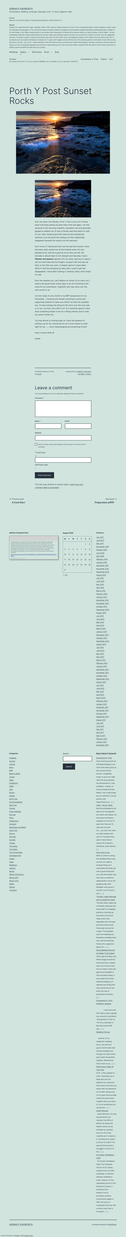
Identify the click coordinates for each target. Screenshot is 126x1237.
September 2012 (102, 679)
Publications (14, 821)
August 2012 (101, 682)
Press (11, 818)
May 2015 (100, 585)
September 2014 (102, 610)
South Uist (13, 830)
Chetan (16, 1235)
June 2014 (100, 619)
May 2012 (100, 692)
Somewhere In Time (89, 59)
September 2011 (102, 717)
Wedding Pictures (103, 1032)
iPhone (12, 793)
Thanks (12, 843)
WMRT (11, 884)
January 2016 (101, 562)
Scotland (12, 824)
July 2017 (100, 537)
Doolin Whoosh (102, 1111)
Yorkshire (13, 890)
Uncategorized (15, 856)
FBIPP (11, 786)
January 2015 (101, 597)
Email (67, 421)
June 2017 (100, 540)
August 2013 (101, 644)
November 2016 (102, 547)
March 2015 (101, 591)
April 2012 (100, 695)
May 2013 (100, 654)
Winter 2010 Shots (16, 874)
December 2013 (102, 635)
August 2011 (101, 720)
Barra (11, 767)
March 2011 (100, 736)
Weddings (13, 52)
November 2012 (102, 673)
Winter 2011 (13, 878)
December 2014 (102, 600)
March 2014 (101, 629)
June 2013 (100, 651)
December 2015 (102, 566)
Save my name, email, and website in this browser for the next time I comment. (62, 445)
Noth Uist (13, 805)
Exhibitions (13, 783)
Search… (66, 754)
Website (38, 433)
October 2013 (101, 638)
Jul (66, 575)
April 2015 (100, 588)
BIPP (11, 771)
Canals (11, 777)
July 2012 (100, 685)
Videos (104, 59)
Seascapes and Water (17, 827)
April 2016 (100, 556)
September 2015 (102, 572)
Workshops (37, 52)
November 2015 (102, 569)
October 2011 (101, 714)
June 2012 (100, 688)
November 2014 (102, 603)
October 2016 (101, 550)
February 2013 (101, 663)
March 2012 (101, 698)
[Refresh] (36, 456)
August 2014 (101, 613)
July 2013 (100, 647)
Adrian (39, 374)
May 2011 (100, 729)
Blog (57, 52)
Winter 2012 (14, 881)
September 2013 (102, 641)
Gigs (11, 789)
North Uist (13, 799)
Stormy (12, 834)
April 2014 (100, 625)
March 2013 (101, 660)
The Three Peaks (15, 852)
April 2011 (100, 732)
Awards (12, 764)
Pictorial (12, 815)
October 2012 (101, 676)
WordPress (112, 1224)
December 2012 (102, 670)
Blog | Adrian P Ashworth (106, 753)
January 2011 (101, 742)
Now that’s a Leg (102, 852)
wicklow (12, 868)
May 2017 (100, 544)
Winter (11, 871)
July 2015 (100, 578)
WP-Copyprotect (27, 1235)
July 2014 (100, 616)
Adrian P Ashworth (21, 8)
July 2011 (99, 723)
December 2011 (102, 707)
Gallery (23, 53)
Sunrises (12, 837)
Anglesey (80, 371)
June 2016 (100, 553)
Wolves (12, 887)
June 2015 (100, 581)
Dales (11, 780)
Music (46, 52)
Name (38, 421)
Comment (39, 398)
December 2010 (102, 745)
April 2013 (100, 657)
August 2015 (101, 575)
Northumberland (15, 802)
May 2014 (100, 622)
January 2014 (101, 632)
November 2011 (102, 710)
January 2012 (101, 704)
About (62, 36)
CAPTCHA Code (41, 465)
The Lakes (13, 846)
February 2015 (101, 594)
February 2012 (101, 701)
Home (35, 19)
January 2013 (101, 666)
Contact (43, 60)
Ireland (12, 796)
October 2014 (101, 607)
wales (11, 862)
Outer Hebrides (15, 812)
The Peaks (13, 849)
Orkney (12, 808)
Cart (111, 59)
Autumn (12, 761)
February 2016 (101, 559)
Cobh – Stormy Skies (104, 805)
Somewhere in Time (104, 758)
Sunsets (88, 374)
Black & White (14, 774)
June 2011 (100, 726)
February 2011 (101, 739)
